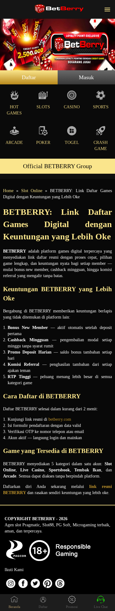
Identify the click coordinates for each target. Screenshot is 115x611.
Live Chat (101, 607)
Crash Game (101, 145)
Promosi (72, 607)
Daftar (29, 77)
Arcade (14, 142)
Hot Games (14, 110)
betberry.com (59, 419)
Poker (43, 142)
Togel (72, 142)
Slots (43, 107)
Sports (101, 107)
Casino (72, 107)
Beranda (14, 607)
